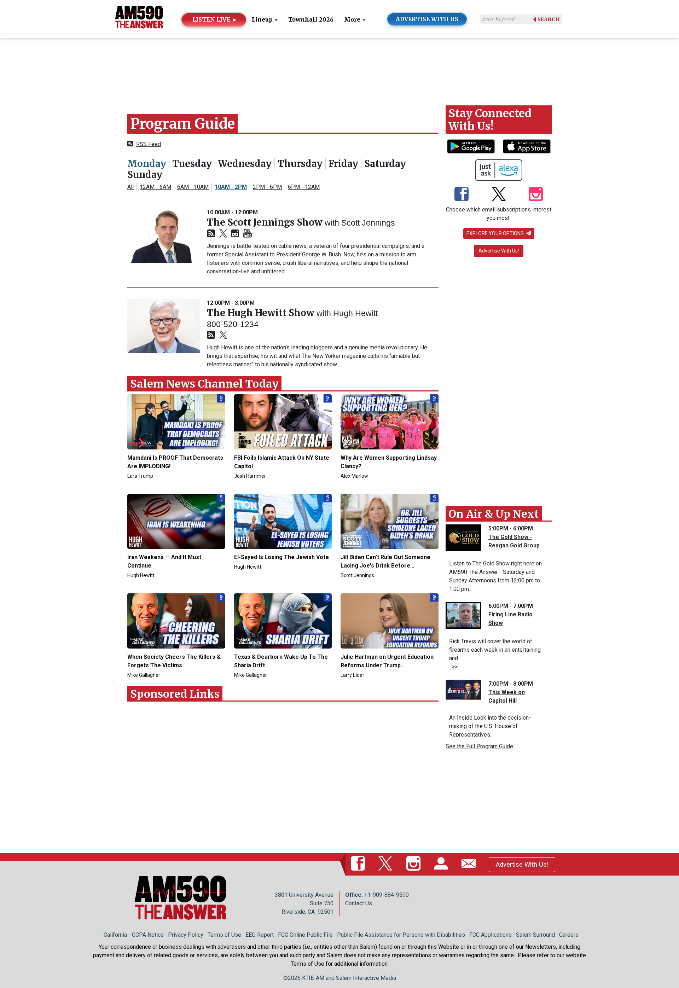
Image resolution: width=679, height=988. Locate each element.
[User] (442, 864)
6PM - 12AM (304, 187)
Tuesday (192, 163)
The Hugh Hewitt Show (262, 313)
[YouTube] (247, 233)
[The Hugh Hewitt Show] (163, 326)
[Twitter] (223, 234)
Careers (569, 934)
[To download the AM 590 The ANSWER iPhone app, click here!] (527, 146)
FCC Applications (490, 934)
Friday (343, 163)
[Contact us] (470, 864)
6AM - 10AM (193, 187)
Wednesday (245, 163)
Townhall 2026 (310, 19)
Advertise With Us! (498, 251)
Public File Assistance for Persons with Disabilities (401, 934)
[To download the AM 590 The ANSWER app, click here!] (471, 146)
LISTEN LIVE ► (215, 19)
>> (453, 666)
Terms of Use (224, 934)
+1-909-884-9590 (386, 894)
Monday (146, 163)
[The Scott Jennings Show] (163, 235)
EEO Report (259, 934)
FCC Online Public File (305, 934)
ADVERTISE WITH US (427, 19)
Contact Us (358, 903)
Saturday (385, 163)
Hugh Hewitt (355, 313)
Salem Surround (535, 934)
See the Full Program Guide (479, 746)
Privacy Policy (185, 934)
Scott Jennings (368, 222)
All (130, 187)
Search (549, 19)
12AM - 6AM (155, 187)
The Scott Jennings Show (266, 222)
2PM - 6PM (267, 187)
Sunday (144, 174)
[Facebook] (461, 194)
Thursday (300, 163)
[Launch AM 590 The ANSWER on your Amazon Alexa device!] (499, 170)
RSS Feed (148, 144)
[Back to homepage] (139, 18)
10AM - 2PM (231, 187)
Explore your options (495, 233)
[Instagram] (235, 234)
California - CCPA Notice (134, 934)
